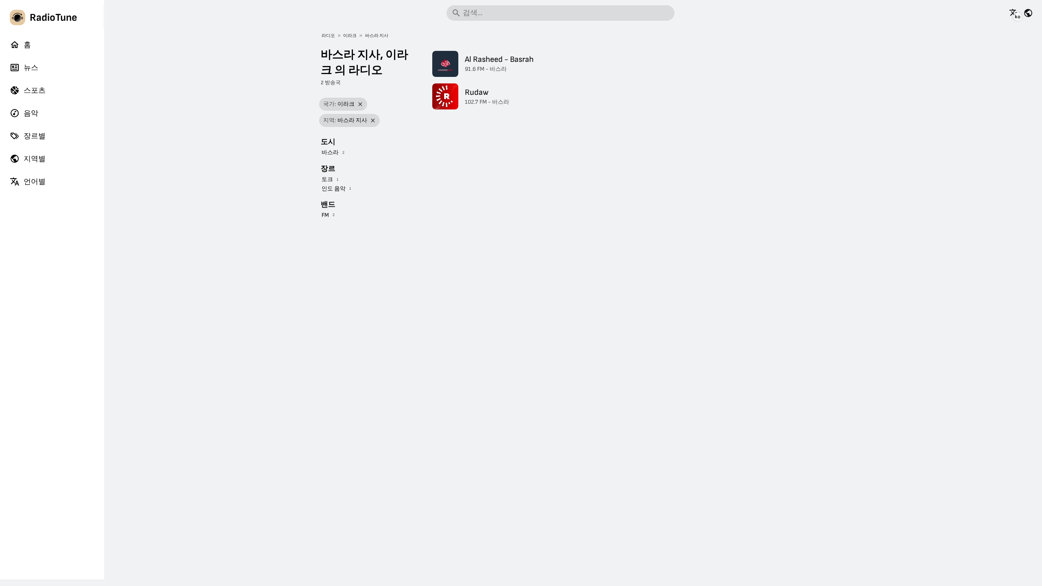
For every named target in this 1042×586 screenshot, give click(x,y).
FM (325, 215)
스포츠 (35, 90)
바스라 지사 (376, 35)
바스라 (330, 152)
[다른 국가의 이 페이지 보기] (1028, 13)
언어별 (35, 181)
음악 (31, 113)
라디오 (328, 35)
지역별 (35, 159)
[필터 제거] (360, 104)
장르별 (35, 136)
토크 (327, 179)
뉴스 (31, 67)
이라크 (350, 35)
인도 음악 (334, 188)
